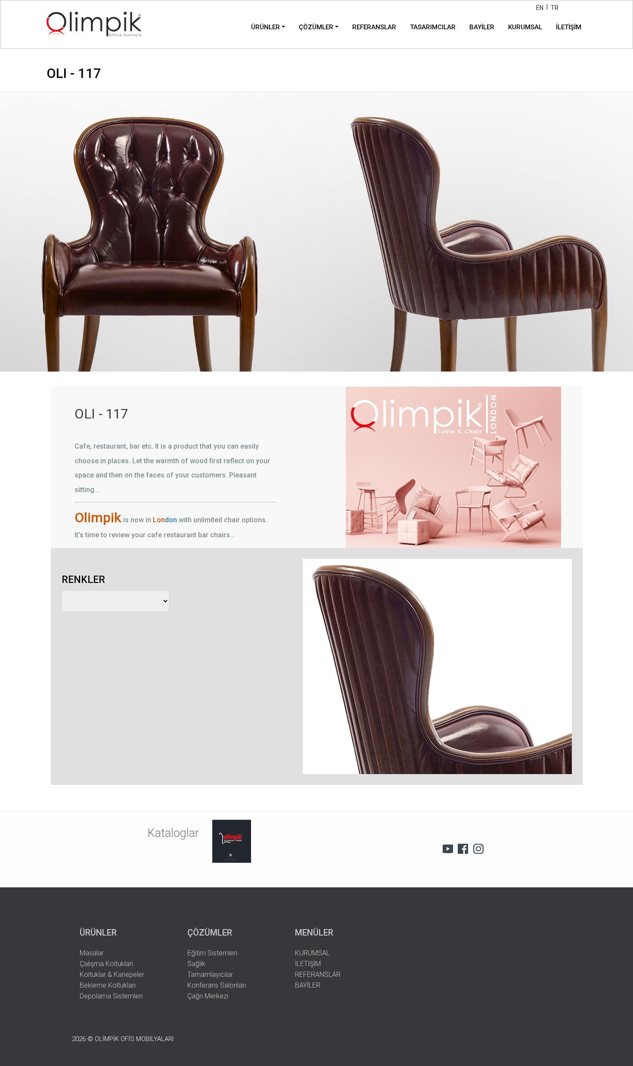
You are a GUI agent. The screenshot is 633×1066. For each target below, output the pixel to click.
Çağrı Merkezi (207, 996)
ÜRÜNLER (265, 27)
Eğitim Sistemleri (212, 953)
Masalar (92, 953)
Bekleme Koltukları (108, 985)
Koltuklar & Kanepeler (112, 974)
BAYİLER (481, 27)
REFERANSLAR (374, 27)
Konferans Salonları (216, 985)
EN (539, 7)
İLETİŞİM (568, 27)
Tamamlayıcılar (210, 974)
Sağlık (196, 964)
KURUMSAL (525, 27)
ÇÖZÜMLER (316, 27)
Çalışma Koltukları (106, 964)
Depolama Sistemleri (111, 996)
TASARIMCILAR (433, 27)
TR (555, 7)
